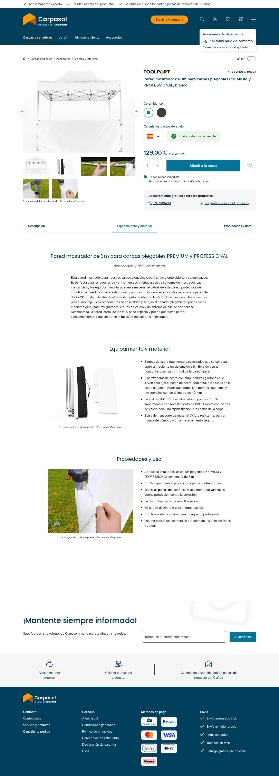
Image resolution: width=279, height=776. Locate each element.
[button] (240, 19)
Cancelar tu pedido (36, 731)
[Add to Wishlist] (249, 165)
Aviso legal (90, 718)
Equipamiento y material (134, 226)
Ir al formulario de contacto (231, 41)
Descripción (36, 226)
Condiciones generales (98, 725)
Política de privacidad (97, 731)
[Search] (202, 19)
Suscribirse (242, 636)
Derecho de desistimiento (100, 738)
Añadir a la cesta (203, 165)
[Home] (25, 58)
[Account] (215, 19)
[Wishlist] (228, 20)
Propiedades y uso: (237, 226)
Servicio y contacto (169, 19)
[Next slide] (136, 111)
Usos (85, 751)
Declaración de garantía (99, 744)
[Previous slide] (22, 111)
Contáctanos (32, 718)
